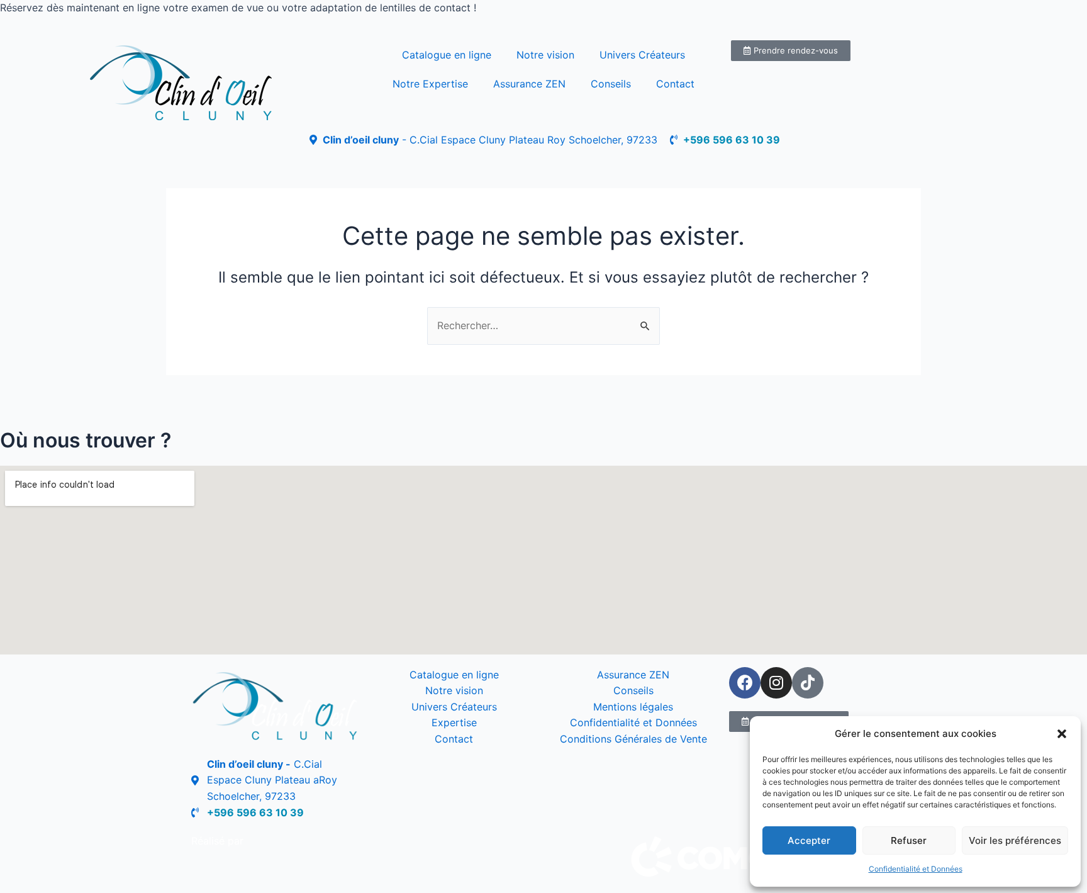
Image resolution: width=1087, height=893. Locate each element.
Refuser (909, 840)
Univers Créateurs (642, 54)
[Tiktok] (807, 683)
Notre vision (545, 54)
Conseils (611, 83)
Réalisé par (217, 840)
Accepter (809, 840)
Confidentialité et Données (915, 868)
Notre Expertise (430, 83)
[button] (1062, 733)
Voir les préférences (1015, 840)
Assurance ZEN (529, 83)
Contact (675, 83)
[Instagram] (776, 683)
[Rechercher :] (543, 325)
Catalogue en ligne (446, 54)
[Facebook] (745, 683)
